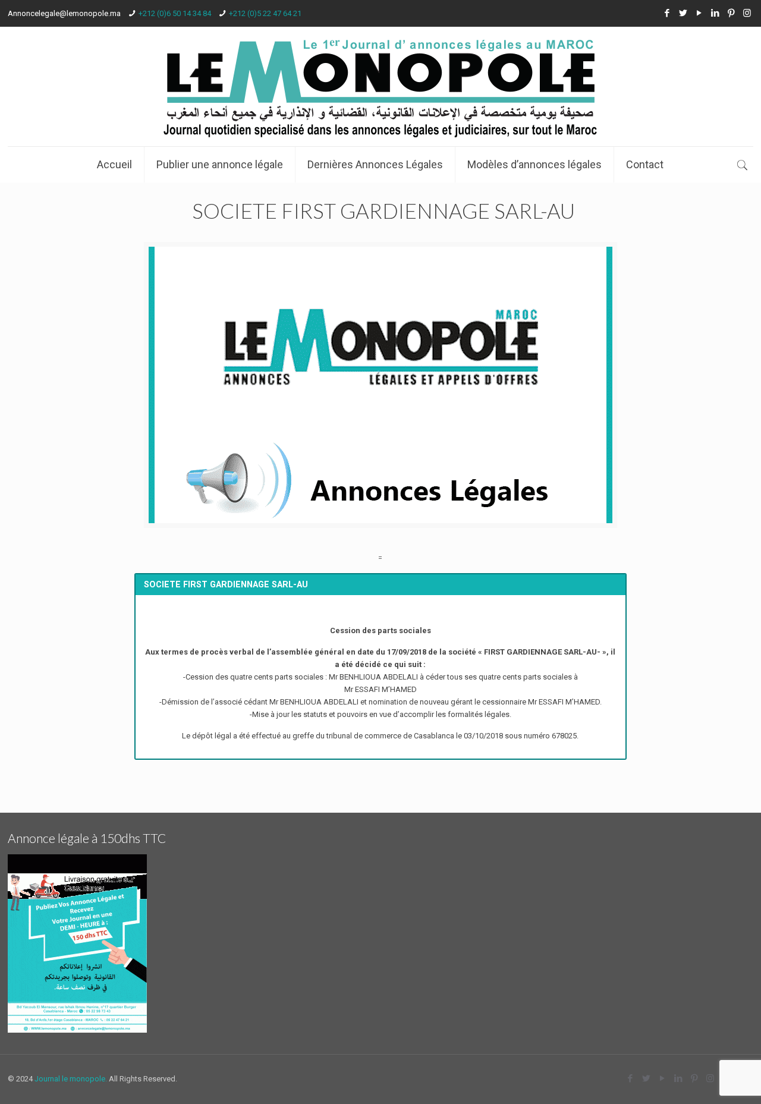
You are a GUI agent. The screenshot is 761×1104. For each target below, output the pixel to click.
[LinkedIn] (715, 13)
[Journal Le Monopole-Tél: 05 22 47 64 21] (380, 86)
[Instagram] (747, 13)
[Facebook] (667, 13)
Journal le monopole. (70, 1078)
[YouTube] (699, 13)
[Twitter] (683, 13)
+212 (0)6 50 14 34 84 (175, 13)
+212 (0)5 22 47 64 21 (265, 13)
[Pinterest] (731, 13)
